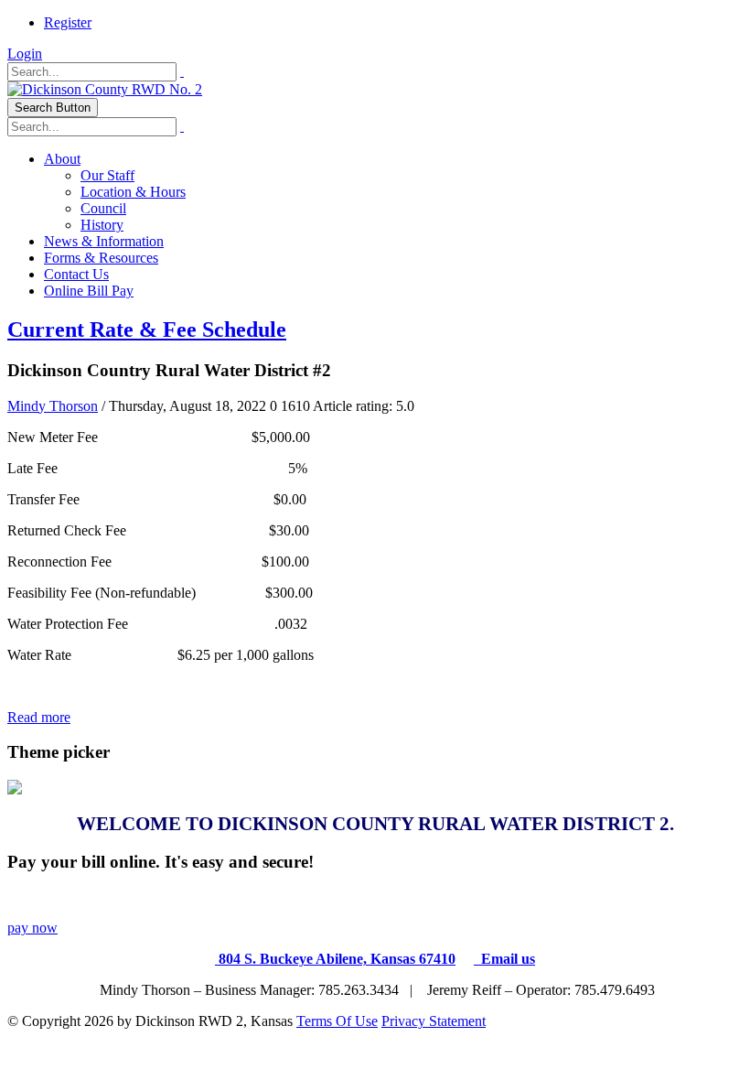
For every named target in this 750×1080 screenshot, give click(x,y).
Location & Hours (133, 192)
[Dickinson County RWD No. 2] (104, 89)
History (101, 224)
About (62, 159)
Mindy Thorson (52, 406)
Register (67, 22)
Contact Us (76, 274)
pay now (32, 927)
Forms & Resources (101, 257)
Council (103, 208)
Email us (504, 959)
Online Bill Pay (89, 290)
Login (24, 53)
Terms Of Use (337, 1021)
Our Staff (107, 175)
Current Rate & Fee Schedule (146, 329)
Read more (38, 717)
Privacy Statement (433, 1021)
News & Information (104, 241)
